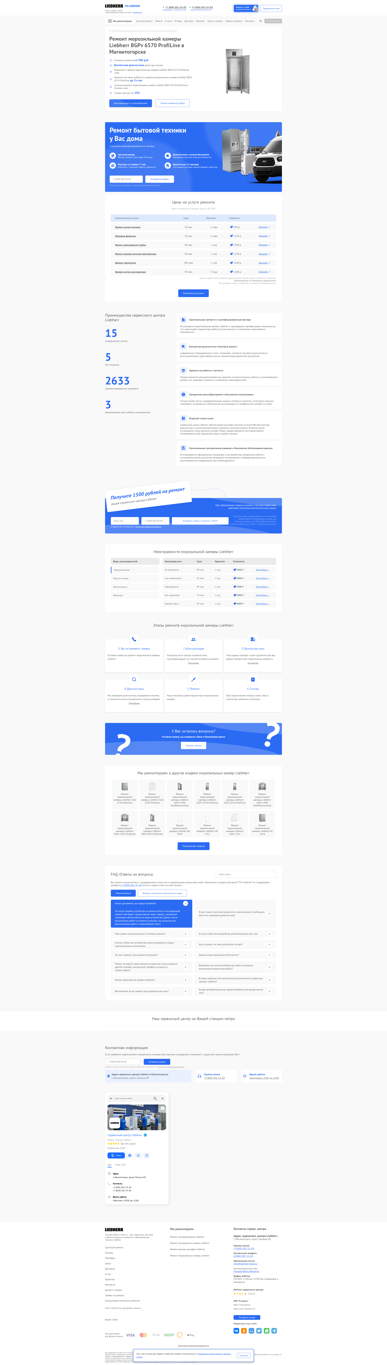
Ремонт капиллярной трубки (130, 244)
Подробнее (193, 663)
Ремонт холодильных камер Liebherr (189, 1243)
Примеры (110, 1258)
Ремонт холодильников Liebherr (187, 1236)
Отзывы (178, 21)
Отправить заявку (159, 179)
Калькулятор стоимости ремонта (122, 1300)
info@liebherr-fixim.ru (245, 1263)
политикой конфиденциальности (148, 527)
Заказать (263, 226)
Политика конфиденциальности (193, 1345)
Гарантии (200, 21)
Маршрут (119, 1155)
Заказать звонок (193, 745)
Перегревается (172, 586)
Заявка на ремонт (234, 21)
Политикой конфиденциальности (171, 1067)
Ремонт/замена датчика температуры (135, 253)
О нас (167, 21)
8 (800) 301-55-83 (243, 1256)
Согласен (244, 1355)
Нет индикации (172, 595)
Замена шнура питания (127, 227)
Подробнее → (263, 570)
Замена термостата (125, 262)
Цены (157, 21)
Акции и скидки (215, 21)
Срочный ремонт (144, 21)
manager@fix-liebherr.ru (246, 1271)
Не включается (172, 569)
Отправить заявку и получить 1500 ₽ (200, 520)
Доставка (189, 21)
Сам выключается (173, 578)
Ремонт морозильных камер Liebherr (189, 1255)
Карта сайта (111, 1319)
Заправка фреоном (125, 236)
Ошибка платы (172, 603)
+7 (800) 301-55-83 (175, 7)
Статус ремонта (273, 21)
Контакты (249, 21)
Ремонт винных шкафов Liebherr (187, 1249)
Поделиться (236, 1331)
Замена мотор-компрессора (130, 271)
